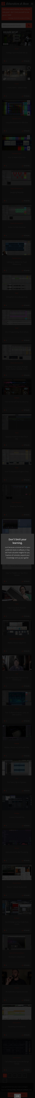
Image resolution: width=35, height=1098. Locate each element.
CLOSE (17, 1096)
